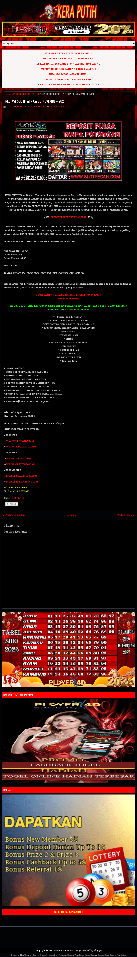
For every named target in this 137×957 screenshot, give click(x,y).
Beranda (71, 514)
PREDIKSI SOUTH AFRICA (27, 93)
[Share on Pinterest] (23, 497)
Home (8, 93)
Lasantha (53, 955)
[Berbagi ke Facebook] (16, 504)
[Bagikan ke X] (13, 504)
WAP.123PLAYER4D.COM (20, 464)
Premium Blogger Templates (71, 955)
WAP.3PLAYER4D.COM (18, 458)
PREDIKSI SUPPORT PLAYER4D (69, 217)
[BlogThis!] (10, 504)
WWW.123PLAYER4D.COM (21, 446)
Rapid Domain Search (94, 955)
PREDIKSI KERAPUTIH (66, 950)
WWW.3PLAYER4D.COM (20, 440)
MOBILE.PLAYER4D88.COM (21, 475)
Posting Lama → (125, 514)
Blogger (98, 950)
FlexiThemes (25, 955)
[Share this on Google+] (19, 497)
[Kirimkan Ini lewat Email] (6, 504)
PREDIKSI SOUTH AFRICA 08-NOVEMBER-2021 (34, 101)
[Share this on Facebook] (12, 497)
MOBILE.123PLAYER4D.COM (22, 481)
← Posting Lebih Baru (14, 514)
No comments (56, 106)
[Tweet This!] (15, 497)
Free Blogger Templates (115, 955)
